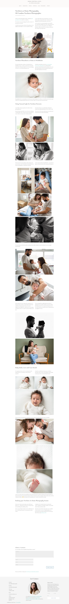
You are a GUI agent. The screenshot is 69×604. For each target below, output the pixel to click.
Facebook (10, 585)
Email (10, 592)
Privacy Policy (18, 602)
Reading (36, 597)
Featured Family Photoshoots (18, 15)
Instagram (10, 582)
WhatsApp (10, 589)
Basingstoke (29, 597)
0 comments (23, 15)
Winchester (38, 597)
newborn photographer (33, 596)
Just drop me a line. (43, 512)
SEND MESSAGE (47, 538)
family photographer (39, 596)
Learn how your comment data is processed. (32, 571)
